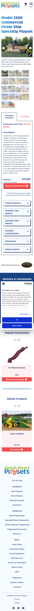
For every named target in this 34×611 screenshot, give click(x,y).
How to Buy (17, 544)
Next (30, 48)
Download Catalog (17, 549)
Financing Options (17, 554)
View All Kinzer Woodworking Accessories (17, 389)
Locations (17, 587)
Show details (24, 314)
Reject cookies (17, 325)
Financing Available (9, 182)
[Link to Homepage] (10, 5)
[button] (28, 203)
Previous (3, 48)
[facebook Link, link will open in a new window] (13, 608)
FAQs (17, 572)
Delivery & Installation (17, 563)
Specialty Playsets (17, 500)
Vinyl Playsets (17, 491)
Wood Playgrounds (17, 516)
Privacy (17, 599)
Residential (17, 487)
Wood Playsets (17, 496)
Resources (17, 505)
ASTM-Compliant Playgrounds (17, 525)
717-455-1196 (17, 481)
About (17, 540)
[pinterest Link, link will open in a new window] (18, 608)
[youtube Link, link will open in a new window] (23, 608)
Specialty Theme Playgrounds (17, 520)
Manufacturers (17, 558)
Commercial (17, 511)
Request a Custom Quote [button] (15, 186)
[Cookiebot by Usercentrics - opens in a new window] (24, 284)
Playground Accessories (17, 529)
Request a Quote (17, 582)
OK (17, 320)
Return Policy (17, 567)
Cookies (17, 603)
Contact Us (17, 578)
